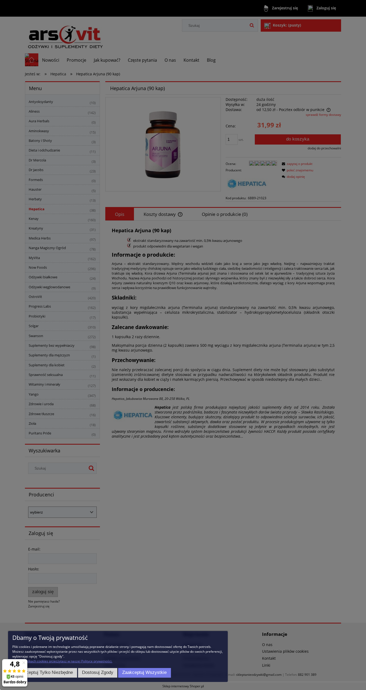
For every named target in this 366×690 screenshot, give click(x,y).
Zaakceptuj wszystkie (144, 672)
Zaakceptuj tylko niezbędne (44, 672)
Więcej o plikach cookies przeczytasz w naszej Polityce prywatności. (62, 661)
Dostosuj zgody (97, 672)
